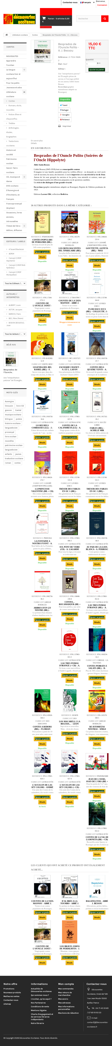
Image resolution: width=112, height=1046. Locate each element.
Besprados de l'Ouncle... (10, 371)
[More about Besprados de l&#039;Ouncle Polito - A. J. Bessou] (11, 359)
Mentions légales (39, 1010)
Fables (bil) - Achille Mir (97, 429)
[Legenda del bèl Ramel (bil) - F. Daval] (42, 343)
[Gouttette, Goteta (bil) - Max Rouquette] (96, 222)
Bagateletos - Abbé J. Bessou (97, 902)
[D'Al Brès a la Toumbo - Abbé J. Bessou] (69, 886)
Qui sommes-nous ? (40, 995)
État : (60, 64)
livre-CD (20, 406)
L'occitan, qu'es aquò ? (41, 999)
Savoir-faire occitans (12, 170)
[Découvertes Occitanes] (20, 19)
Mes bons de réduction (68, 1013)
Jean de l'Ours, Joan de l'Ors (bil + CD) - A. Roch (97, 781)
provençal (9, 432)
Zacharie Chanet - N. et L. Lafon (69, 368)
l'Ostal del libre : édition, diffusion (14, 228)
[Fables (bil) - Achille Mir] (96, 401)
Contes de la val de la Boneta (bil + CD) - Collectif (97, 839)
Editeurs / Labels (15, 241)
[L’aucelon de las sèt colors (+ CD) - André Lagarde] (69, 761)
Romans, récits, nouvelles (14, 107)
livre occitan (10, 436)
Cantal (18, 410)
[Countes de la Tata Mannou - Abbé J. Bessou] (69, 282)
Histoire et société (11, 152)
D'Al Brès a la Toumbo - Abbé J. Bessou (69, 903)
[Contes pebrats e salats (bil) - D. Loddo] (96, 639)
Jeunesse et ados (14, 87)
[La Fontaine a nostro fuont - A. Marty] (42, 523)
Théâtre (11, 123)
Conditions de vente (40, 1006)
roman (8, 463)
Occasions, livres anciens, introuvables (14, 217)
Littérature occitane (11, 94)
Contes (11, 101)
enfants (8, 454)
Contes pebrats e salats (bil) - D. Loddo (97, 668)
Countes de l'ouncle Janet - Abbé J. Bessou (42, 305)
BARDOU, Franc (14, 314)
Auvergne (9, 401)
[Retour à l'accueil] (6, 35)
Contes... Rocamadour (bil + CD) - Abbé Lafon (69, 604)
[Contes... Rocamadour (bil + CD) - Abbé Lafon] (69, 581)
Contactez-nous (70, 2)
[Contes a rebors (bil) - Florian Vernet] (42, 700)
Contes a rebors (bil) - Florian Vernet (42, 729)
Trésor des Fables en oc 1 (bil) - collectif (69, 491)
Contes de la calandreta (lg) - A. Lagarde (69, 427)
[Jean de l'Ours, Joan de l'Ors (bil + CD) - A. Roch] (96, 761)
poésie (19, 419)
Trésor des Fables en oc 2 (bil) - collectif (97, 491)
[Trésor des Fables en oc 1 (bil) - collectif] (69, 462)
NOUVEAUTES (12, 56)
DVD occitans (12, 186)
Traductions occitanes (12, 143)
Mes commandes (66, 989)
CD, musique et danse (13, 179)
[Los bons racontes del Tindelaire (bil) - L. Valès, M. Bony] (69, 222)
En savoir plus (37, 141)
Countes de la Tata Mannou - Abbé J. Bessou (70, 303)
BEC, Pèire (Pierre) (15, 318)
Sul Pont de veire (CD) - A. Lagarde (70, 548)
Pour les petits (12, 83)
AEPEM (11, 254)
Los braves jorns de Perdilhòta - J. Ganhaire (70, 948)
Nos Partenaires (38, 1003)
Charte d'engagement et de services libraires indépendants (42, 1017)
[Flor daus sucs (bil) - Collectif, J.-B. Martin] (96, 282)
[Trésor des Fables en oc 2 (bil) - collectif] (96, 462)
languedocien (11, 428)
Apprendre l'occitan (11, 63)
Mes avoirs (63, 999)
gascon (8, 410)
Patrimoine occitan (11, 161)
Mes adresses (64, 1003)
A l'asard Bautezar (16, 249)
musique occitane (13, 415)
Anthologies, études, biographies (12, 132)
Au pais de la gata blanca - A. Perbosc (97, 548)
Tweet (64, 105)
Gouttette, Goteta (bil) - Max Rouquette (97, 250)
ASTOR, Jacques (15, 309)
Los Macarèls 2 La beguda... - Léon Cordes (69, 723)
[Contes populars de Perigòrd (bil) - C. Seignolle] (42, 222)
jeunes (18, 454)
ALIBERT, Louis (14, 305)
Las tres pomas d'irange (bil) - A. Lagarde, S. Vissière (97, 607)
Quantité (89, 60)
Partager (65, 110)
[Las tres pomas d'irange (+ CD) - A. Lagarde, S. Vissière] (69, 639)
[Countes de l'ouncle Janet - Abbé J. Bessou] (42, 282)
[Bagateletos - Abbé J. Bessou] (96, 886)
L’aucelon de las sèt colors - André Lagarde (42, 787)
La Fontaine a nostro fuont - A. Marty (42, 543)
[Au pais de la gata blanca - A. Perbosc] (96, 523)
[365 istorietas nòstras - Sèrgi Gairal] (96, 700)
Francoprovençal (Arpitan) (14, 206)
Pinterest (66, 119)
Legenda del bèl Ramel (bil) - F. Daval (42, 369)
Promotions (9, 989)
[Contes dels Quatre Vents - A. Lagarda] (96, 343)
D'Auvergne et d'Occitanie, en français (13, 194)
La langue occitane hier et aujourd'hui (13, 74)
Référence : (63, 57)
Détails (34, 143)
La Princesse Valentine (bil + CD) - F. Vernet (42, 491)
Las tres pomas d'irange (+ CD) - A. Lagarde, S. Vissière (69, 665)
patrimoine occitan (13, 445)
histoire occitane (12, 423)
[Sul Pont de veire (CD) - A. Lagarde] (69, 523)
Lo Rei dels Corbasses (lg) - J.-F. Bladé (42, 427)
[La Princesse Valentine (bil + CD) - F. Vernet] (42, 462)
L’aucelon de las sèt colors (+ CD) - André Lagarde (69, 787)
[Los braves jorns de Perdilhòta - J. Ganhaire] (69, 931)
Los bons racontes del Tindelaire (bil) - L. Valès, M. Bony (69, 250)
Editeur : (62, 69)
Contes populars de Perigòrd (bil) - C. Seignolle (42, 242)
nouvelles (9, 441)
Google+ (66, 115)
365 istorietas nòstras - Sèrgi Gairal (97, 729)
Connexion (102, 5)
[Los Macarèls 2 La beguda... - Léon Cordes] (69, 700)
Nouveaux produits (12, 992)
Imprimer (67, 126)
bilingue (9, 419)
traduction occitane (14, 458)
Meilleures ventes (11, 996)
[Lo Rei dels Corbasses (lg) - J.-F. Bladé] (42, 401)
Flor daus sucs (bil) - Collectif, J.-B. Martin (97, 311)
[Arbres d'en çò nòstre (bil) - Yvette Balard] (42, 581)
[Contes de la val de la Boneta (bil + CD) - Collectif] (96, 813)
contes (17, 463)
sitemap (7, 1004)
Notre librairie (37, 1023)
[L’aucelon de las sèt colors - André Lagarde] (42, 761)
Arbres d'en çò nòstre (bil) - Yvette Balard (42, 610)
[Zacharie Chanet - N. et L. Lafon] (69, 343)
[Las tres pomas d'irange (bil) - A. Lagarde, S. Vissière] (96, 581)
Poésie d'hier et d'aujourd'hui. (13, 116)
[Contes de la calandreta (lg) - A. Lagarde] (69, 401)
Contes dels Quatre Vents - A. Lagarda (97, 369)
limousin (9, 406)
